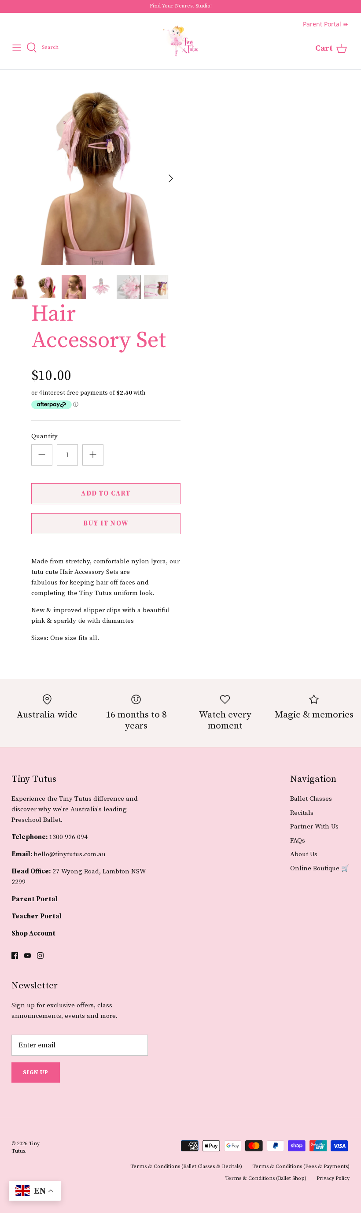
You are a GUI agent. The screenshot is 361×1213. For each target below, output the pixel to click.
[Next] (170, 178)
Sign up (35, 1072)
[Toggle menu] (16, 47)
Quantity (44, 436)
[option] (93, 178)
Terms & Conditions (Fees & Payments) (301, 1166)
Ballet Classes (311, 799)
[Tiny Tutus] (180, 41)
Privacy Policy (333, 1178)
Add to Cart (105, 493)
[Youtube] (27, 955)
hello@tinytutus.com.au (69, 854)
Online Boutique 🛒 (320, 868)
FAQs (297, 840)
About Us (303, 854)
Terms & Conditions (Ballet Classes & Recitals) (186, 1166)
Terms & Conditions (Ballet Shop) (265, 1178)
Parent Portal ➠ (325, 24)
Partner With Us (314, 826)
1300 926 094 (68, 837)
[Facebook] (14, 955)
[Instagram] (40, 955)
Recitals (301, 813)
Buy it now (106, 523)
